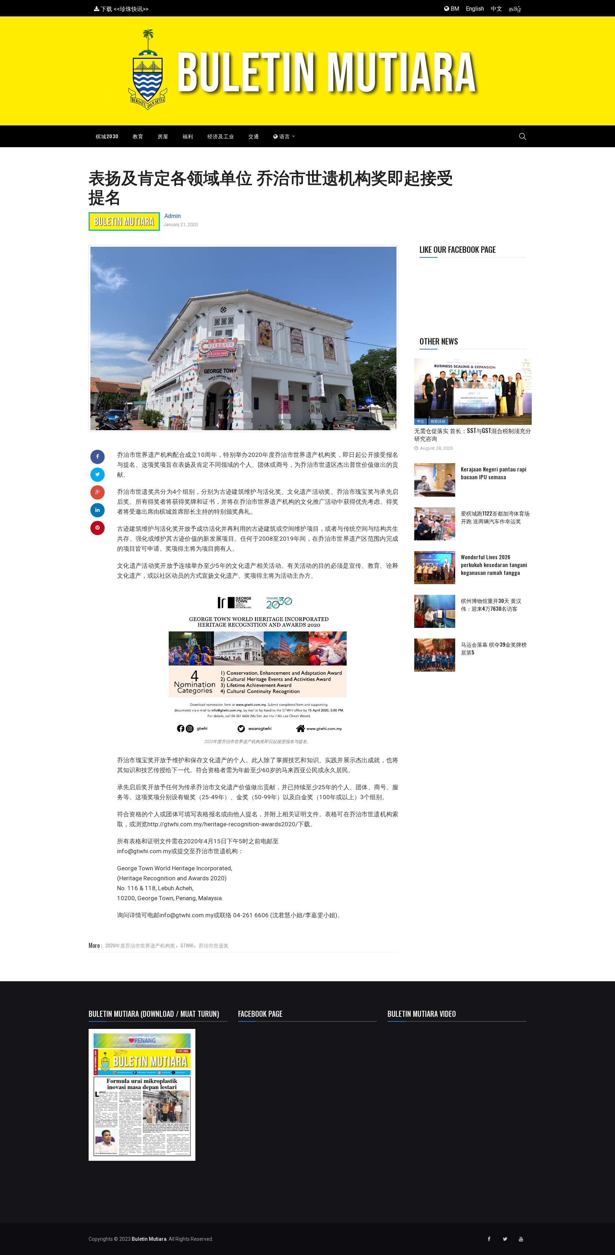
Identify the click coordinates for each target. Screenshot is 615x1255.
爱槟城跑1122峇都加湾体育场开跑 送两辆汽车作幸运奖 (495, 517)
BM (454, 8)
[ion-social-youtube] (521, 1239)
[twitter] (97, 474)
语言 (284, 136)
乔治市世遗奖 (213, 945)
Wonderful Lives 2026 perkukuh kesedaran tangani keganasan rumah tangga (494, 564)
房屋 (163, 136)
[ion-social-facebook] (489, 1239)
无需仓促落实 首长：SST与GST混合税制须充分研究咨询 (472, 434)
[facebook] (97, 456)
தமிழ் (515, 8)
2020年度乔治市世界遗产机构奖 (140, 945)
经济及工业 (220, 136)
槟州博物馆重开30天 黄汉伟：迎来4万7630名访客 (491, 604)
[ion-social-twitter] (505, 1239)
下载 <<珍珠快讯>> (123, 9)
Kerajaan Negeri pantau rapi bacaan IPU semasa (493, 473)
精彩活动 (438, 421)
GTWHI (186, 945)
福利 (188, 136)
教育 (138, 136)
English (475, 8)
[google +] (97, 492)
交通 (253, 136)
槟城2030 (107, 136)
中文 (496, 8)
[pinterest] (97, 527)
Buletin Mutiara (149, 1239)
